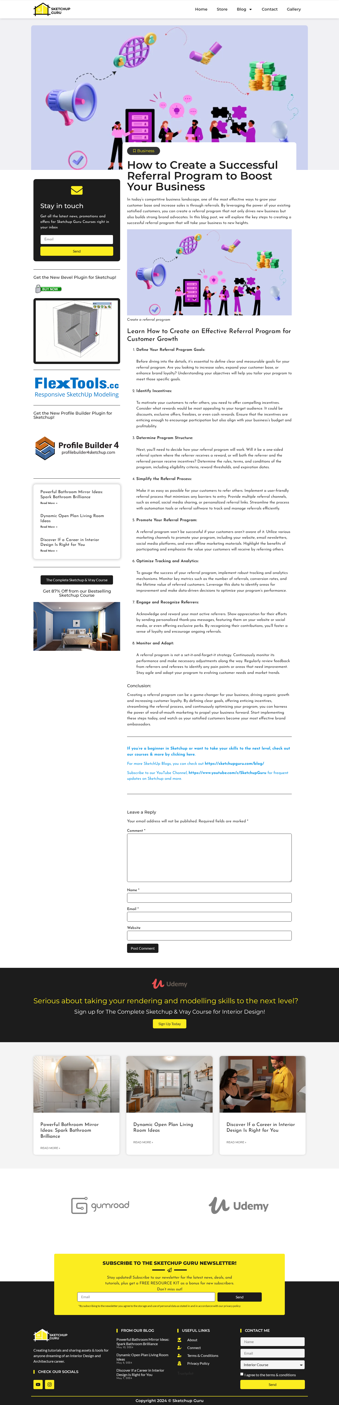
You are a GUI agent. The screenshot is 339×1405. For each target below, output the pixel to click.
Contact (270, 9)
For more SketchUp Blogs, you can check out (195, 764)
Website (133, 928)
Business (145, 150)
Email (133, 909)
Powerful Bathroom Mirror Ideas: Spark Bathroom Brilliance (69, 1130)
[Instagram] (49, 1384)
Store (222, 9)
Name (133, 890)
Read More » (48, 503)
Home (201, 9)
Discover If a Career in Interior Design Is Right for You (140, 1372)
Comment (136, 831)
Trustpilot (185, 1374)
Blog (241, 9)
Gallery (294, 9)
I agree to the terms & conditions (270, 1375)
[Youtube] (38, 1384)
